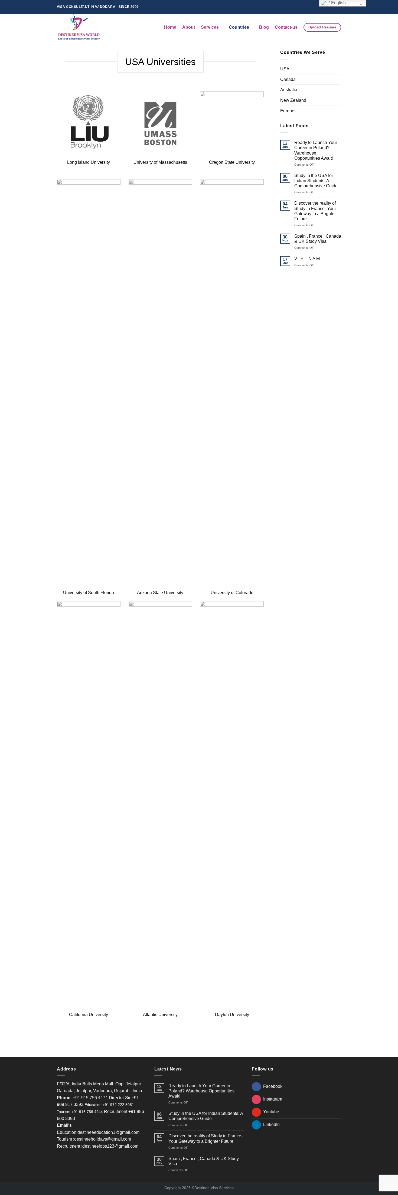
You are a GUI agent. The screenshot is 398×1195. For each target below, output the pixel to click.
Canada (288, 79)
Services (210, 27)
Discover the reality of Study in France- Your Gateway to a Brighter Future (315, 211)
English (338, 3)
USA (284, 69)
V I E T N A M (307, 258)
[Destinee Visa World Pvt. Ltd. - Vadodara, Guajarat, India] (81, 27)
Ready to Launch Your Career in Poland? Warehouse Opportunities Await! (315, 150)
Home (170, 27)
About (188, 27)
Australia (288, 89)
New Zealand (293, 100)
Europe (287, 111)
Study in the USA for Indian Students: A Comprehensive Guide (316, 180)
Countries (239, 27)
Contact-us (286, 27)
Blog (264, 27)
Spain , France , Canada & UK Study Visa (317, 239)
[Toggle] (339, 69)
